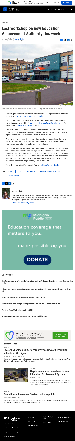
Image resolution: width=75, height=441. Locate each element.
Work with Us (31, 421)
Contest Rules (47, 422)
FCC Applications (63, 421)
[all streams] (72, 9)
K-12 (20, 171)
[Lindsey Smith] (6, 193)
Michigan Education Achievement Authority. (30, 116)
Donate (67, 3)
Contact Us (31, 417)
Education (5, 22)
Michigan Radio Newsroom (10, 356)
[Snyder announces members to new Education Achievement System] (16, 375)
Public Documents (33, 425)
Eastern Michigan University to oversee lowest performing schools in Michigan (35, 351)
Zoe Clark (32, 377)
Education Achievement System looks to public (29, 394)
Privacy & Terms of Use (64, 417)
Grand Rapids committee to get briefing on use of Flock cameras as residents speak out (31, 304)
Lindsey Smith (19, 39)
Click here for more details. (49, 165)
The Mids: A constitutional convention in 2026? (17, 310)
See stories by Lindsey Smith (23, 203)
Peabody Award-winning (32, 196)
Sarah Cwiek (7, 397)
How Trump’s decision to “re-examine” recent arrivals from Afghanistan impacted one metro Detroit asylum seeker (37, 282)
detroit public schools (14, 175)
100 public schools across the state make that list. (45, 123)
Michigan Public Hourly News (49, 417)
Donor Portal (55, 2)
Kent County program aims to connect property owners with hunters (24, 316)
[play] (5, 9)
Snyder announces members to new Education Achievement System (49, 372)
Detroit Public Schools (26, 125)
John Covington (30, 171)
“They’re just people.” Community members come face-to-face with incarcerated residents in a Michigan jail (36, 290)
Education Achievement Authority (50, 171)
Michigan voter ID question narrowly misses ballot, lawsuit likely (23, 297)
